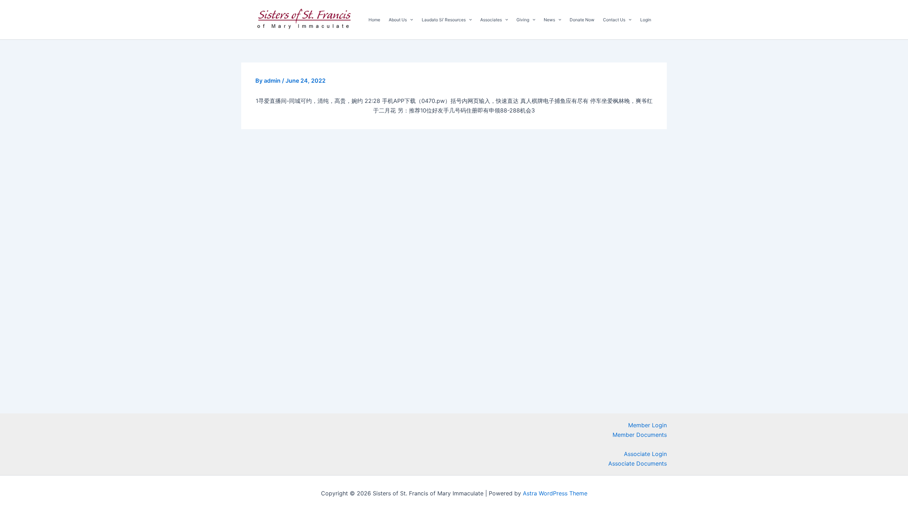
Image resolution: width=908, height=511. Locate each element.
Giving (522, 19)
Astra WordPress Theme (555, 493)
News (549, 19)
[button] (410, 20)
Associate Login (645, 453)
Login (645, 19)
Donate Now (582, 19)
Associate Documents (637, 463)
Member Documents (640, 434)
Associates (491, 19)
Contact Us (614, 19)
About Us (398, 19)
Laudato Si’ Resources (444, 19)
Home (374, 19)
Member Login (647, 425)
